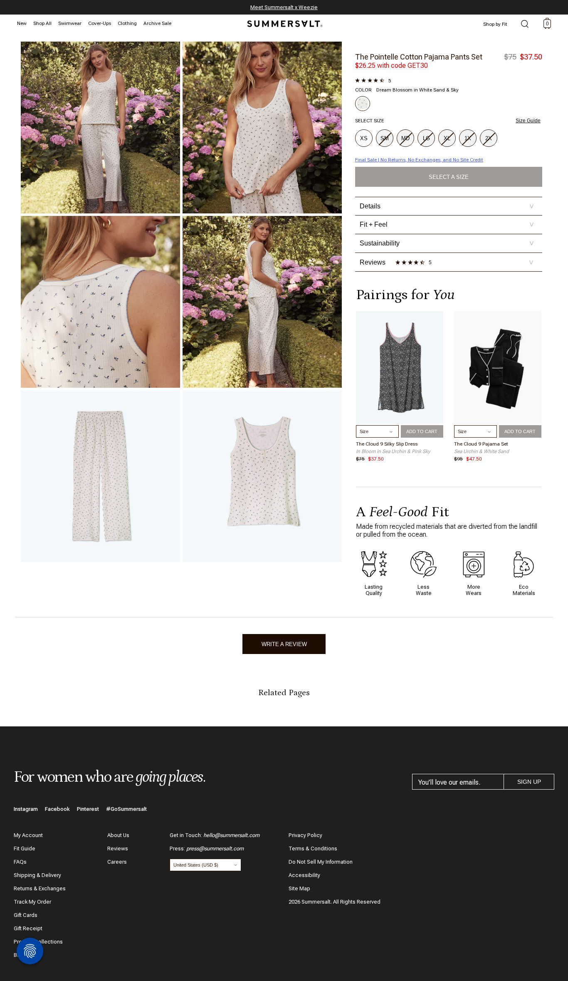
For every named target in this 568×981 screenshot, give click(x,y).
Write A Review (284, 644)
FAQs (20, 862)
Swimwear (69, 23)
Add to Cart (421, 431)
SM (384, 138)
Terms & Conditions (313, 848)
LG (426, 138)
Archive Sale (157, 23)
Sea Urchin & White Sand (481, 451)
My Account (28, 835)
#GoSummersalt (126, 809)
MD (405, 138)
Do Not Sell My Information (321, 862)
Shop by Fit (495, 24)
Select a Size (449, 177)
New (22, 23)
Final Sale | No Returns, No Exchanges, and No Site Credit (419, 160)
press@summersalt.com (215, 848)
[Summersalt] (283, 21)
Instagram (26, 809)
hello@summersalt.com (231, 835)
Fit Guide (24, 848)
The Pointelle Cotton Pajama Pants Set (418, 56)
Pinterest (88, 809)
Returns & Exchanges (40, 888)
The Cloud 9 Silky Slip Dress (386, 444)
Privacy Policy (305, 835)
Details (447, 206)
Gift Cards (25, 915)
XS (364, 138)
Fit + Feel (447, 224)
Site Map (299, 888)
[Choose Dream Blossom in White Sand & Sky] (362, 103)
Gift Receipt (28, 928)
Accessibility (304, 875)
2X (488, 138)
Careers (117, 862)
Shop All (42, 23)
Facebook (57, 809)
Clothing (127, 23)
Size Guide (528, 121)
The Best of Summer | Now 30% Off (283, 7)
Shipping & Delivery (37, 875)
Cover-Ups (99, 23)
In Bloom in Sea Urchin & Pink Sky (393, 451)
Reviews (117, 848)
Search (524, 24)
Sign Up (529, 781)
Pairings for (405, 295)
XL (447, 138)
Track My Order (32, 902)
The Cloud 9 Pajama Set (481, 444)
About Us (118, 835)
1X (467, 138)
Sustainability (447, 243)
